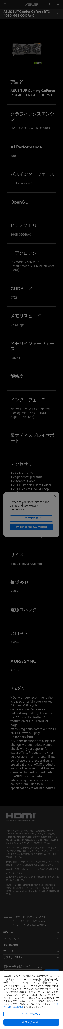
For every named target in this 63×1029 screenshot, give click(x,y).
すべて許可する (31, 1022)
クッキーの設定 (31, 1014)
